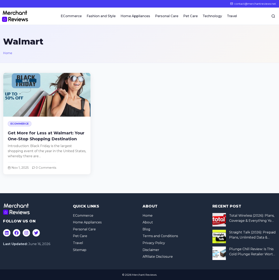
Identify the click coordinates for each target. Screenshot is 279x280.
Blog (146, 229)
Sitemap (79, 250)
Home (7, 53)
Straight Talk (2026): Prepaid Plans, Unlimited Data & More (252, 235)
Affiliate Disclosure (158, 257)
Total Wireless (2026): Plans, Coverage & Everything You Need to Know (251, 218)
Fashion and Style (101, 16)
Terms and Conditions (160, 236)
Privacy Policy (154, 243)
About (148, 222)
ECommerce (71, 16)
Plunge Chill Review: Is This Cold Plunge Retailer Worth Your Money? (252, 252)
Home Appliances (135, 16)
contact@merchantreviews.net (255, 3)
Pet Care (190, 16)
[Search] (273, 16)
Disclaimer (151, 250)
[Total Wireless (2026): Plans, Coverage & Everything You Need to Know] (219, 219)
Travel (232, 16)
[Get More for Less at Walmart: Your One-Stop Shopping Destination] (46, 123)
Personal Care (166, 16)
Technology (212, 16)
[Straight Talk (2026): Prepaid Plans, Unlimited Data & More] (219, 236)
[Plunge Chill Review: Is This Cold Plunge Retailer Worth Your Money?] (219, 253)
